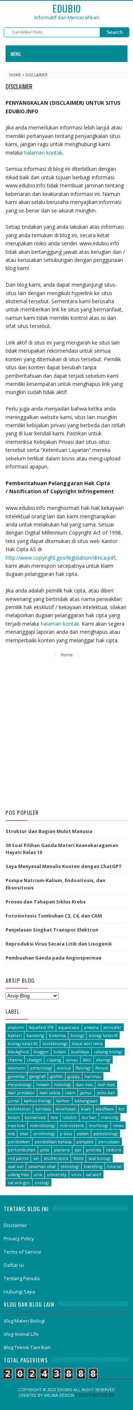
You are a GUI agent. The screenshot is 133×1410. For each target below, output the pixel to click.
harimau (93, 1076)
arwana (91, 1027)
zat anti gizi (19, 1182)
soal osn (16, 1166)
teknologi (70, 1166)
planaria (62, 1149)
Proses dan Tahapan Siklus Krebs (46, 901)
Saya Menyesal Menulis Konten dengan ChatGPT (64, 866)
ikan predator (21, 1092)
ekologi (103, 1059)
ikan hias (84, 1084)
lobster (70, 1117)
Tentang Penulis (22, 1278)
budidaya (80, 1051)
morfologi (98, 1125)
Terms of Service (22, 1251)
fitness (101, 1068)
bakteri (15, 1035)
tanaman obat (42, 1166)
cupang (54, 1059)
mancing (109, 1117)
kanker (63, 1100)
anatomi (16, 1027)
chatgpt (34, 1059)
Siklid (78, 1158)
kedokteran (19, 1109)
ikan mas (106, 1084)
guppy (74, 1076)
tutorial (114, 1166)
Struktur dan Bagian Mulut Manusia (49, 831)
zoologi (42, 1182)
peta (44, 1149)
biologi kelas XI (103, 1035)
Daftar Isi (14, 1265)
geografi (37, 1076)
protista (93, 1149)
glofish (56, 1076)
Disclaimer (15, 1225)
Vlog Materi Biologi (24, 1320)
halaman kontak (43, 152)
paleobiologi (105, 1133)
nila (11, 1133)
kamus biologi (37, 1100)
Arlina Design (59, 1395)
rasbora (113, 1149)
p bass (66, 1133)
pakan (83, 1133)
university (56, 1174)
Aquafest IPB (41, 1027)
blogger (41, 1051)
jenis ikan (106, 1092)
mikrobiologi (42, 1125)
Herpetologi (19, 1084)
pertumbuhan (21, 1149)
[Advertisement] (66, 734)
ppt (78, 1149)
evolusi (64, 1068)
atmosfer (112, 1027)
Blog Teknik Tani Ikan (27, 1347)
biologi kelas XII (23, 1043)
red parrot (18, 1158)
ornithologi (44, 1133)
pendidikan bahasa (53, 1141)
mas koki (16, 1125)
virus (76, 1174)
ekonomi (16, 1068)
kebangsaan (86, 1100)
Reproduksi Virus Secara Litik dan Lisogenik (59, 943)
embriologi (41, 1068)
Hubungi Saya (19, 1291)
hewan (43, 1084)
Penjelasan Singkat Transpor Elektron (52, 929)
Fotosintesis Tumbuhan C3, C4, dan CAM (54, 915)
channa (15, 1059)
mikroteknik (72, 1125)
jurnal (13, 1100)
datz (87, 1059)
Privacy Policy (19, 1238)
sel (36, 1158)
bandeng (35, 1035)
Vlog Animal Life (21, 1334)
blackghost (18, 1051)
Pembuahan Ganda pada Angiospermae (54, 957)
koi (122, 1109)
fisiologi (83, 1068)
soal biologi (99, 1158)
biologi (77, 1035)
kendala (43, 1109)
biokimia (57, 1035)
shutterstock (56, 1158)
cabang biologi (108, 1051)
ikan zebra (50, 1092)
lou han (89, 1117)
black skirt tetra (87, 1043)
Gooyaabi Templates (66, 1400)
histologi (62, 1084)
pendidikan (19, 1141)
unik (38, 1174)
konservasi (35, 1117)
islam (70, 1092)
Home (15, 74)
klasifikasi (105, 1109)
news (118, 1125)
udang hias (18, 1174)
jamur (86, 1092)
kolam (14, 1117)
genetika (16, 1076)
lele (54, 1117)
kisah (86, 1109)
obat (24, 1133)
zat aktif (93, 1174)
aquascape (68, 1027)
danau (72, 1059)
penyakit (84, 1141)
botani (60, 1051)
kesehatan (66, 1109)
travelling (93, 1166)
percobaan (109, 1141)
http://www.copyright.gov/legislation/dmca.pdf (60, 557)
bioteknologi (54, 1043)
